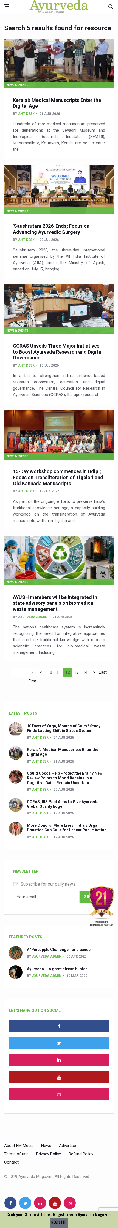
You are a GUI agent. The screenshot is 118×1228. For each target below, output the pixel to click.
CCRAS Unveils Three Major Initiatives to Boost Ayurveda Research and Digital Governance (58, 351)
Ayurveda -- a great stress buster (57, 969)
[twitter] (59, 1042)
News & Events (18, 84)
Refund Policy (81, 1153)
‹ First (32, 673)
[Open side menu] (6, 6)
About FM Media (18, 1145)
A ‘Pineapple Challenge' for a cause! (59, 949)
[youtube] (59, 1076)
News (46, 1145)
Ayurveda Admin (32, 617)
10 (50, 672)
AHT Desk (26, 114)
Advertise (67, 1145)
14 (85, 672)
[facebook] (59, 1025)
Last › (103, 673)
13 (76, 672)
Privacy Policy (48, 1153)
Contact (11, 1162)
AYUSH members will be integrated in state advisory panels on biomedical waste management (55, 603)
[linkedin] (59, 1059)
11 (59, 672)
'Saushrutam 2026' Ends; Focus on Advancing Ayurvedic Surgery (51, 229)
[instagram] (59, 1094)
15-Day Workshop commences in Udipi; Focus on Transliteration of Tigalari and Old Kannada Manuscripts (58, 477)
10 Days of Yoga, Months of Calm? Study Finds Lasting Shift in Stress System (63, 728)
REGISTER (59, 1222)
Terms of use (16, 1153)
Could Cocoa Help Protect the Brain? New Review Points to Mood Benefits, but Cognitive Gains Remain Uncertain (64, 778)
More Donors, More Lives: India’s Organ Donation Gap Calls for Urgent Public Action (66, 827)
